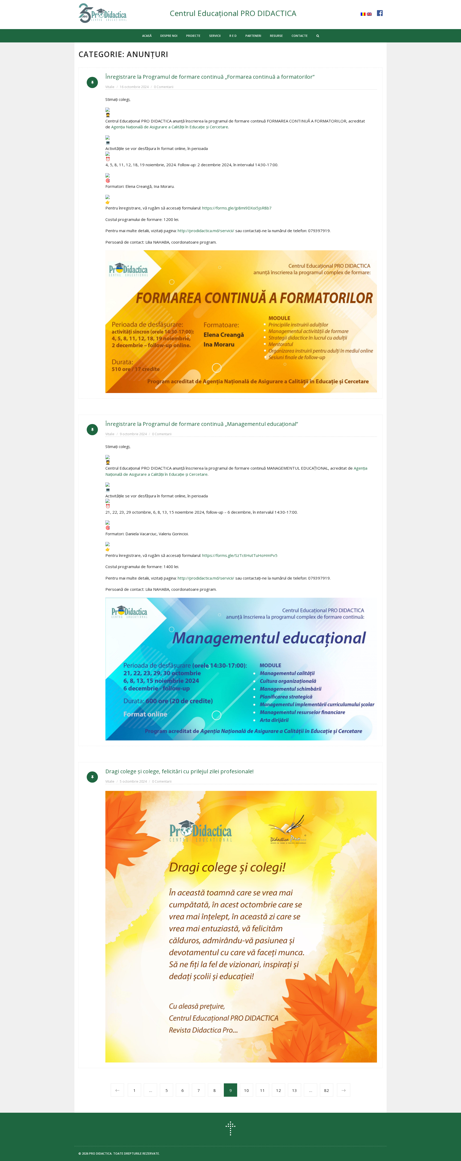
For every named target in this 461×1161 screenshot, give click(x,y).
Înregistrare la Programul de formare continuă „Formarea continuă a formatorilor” (210, 76)
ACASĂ (147, 36)
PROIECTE (193, 36)
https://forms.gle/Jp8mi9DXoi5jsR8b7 (237, 208)
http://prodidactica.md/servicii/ (206, 230)
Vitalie (109, 87)
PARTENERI (253, 36)
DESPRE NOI (168, 36)
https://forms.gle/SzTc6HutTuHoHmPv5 (239, 555)
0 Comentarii (163, 87)
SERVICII (215, 36)
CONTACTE (300, 36)
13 (294, 1090)
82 (326, 1090)
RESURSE (276, 36)
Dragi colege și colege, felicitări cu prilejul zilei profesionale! (179, 771)
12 (278, 1090)
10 (246, 1090)
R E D (233, 36)
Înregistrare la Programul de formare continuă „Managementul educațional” (201, 423)
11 (262, 1090)
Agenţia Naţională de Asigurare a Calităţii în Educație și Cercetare (169, 126)
